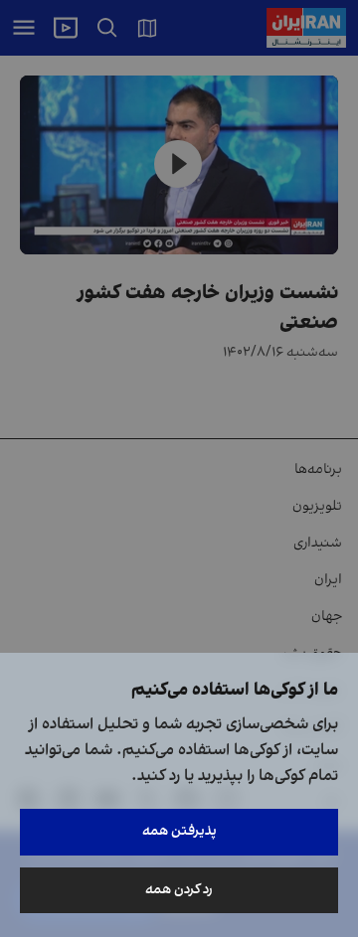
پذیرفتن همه (179, 831)
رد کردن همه (179, 889)
